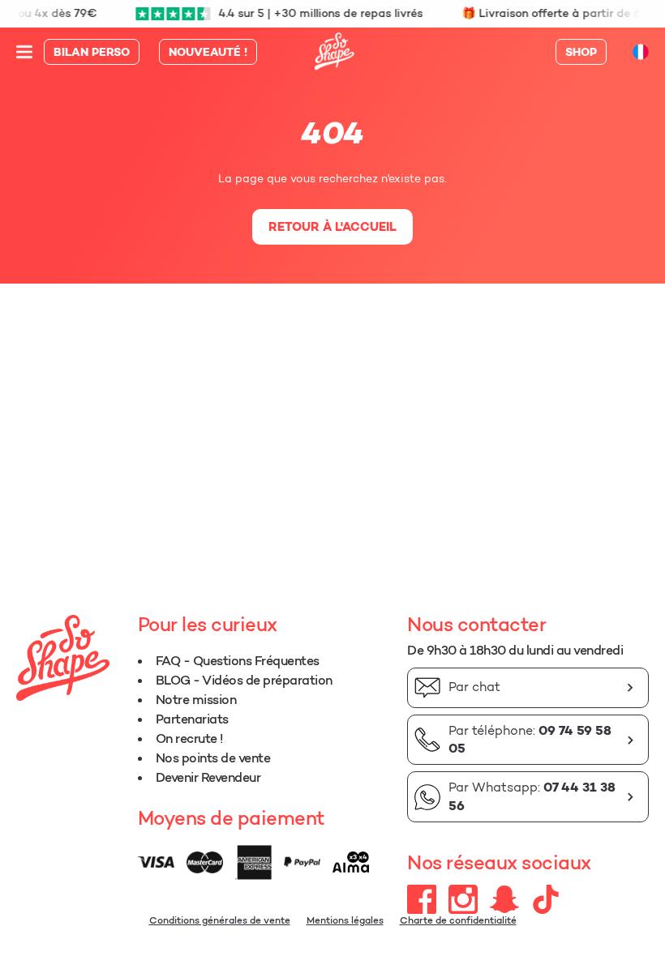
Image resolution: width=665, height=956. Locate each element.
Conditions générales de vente (219, 920)
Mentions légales (345, 920)
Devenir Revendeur (208, 777)
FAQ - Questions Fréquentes (238, 660)
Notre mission (196, 699)
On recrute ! (189, 738)
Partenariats (192, 719)
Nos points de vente (213, 757)
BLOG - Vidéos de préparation (244, 680)
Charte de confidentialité (458, 920)
